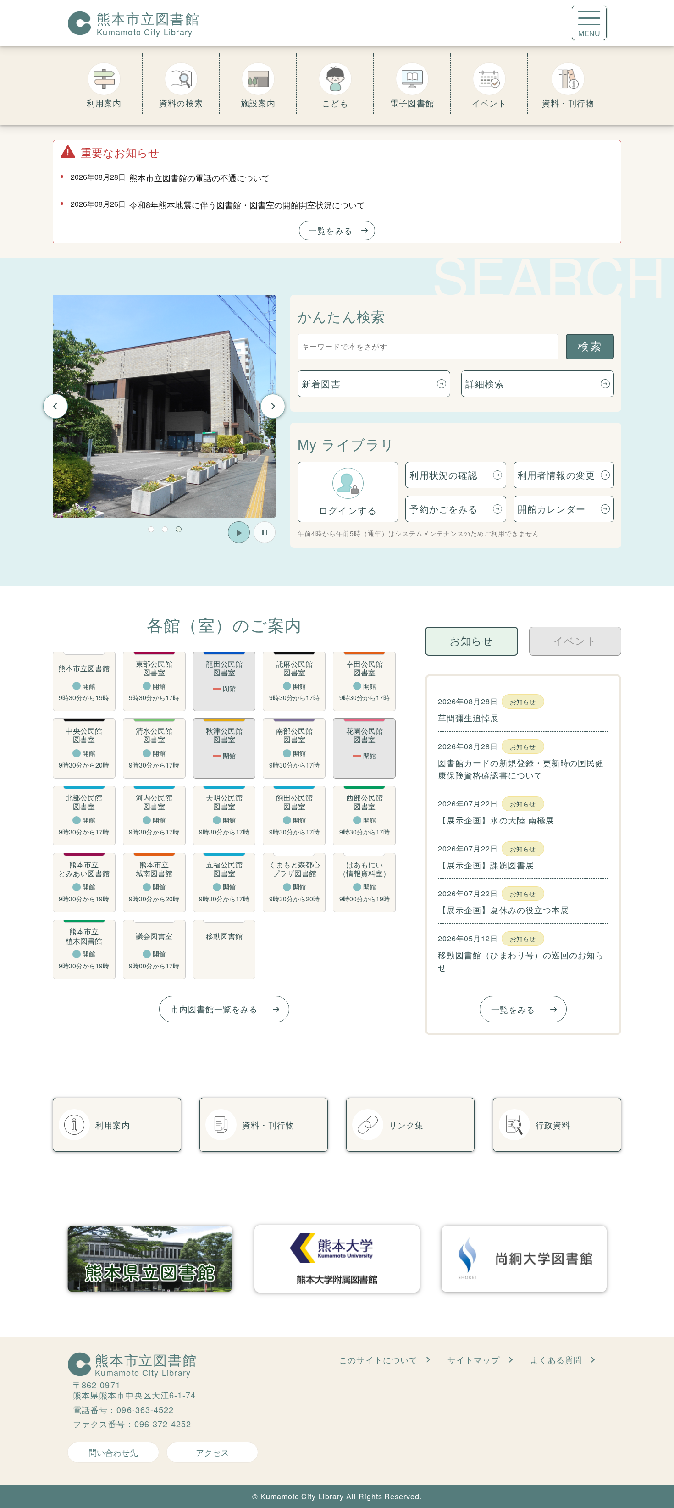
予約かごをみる (443, 508)
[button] (151, 529)
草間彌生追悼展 (468, 718)
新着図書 (321, 383)
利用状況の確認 (443, 474)
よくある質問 (556, 1359)
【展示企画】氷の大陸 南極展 (496, 820)
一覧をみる (330, 230)
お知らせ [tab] (471, 641)
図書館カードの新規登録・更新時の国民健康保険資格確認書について (521, 769)
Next (272, 406)
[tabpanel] (164, 406)
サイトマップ (473, 1359)
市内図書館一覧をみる (214, 1009)
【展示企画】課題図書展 (486, 865)
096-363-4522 (145, 1409)
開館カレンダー (552, 508)
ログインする (348, 510)
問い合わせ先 (113, 1452)
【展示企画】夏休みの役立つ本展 (503, 910)
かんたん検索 (341, 316)
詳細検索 (484, 383)
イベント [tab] (575, 641)
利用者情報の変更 (557, 474)
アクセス (212, 1452)
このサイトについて (378, 1359)
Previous (55, 406)
